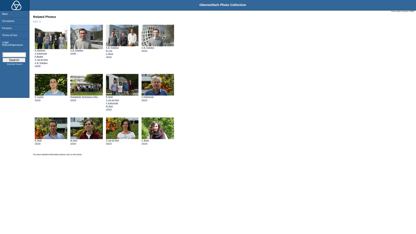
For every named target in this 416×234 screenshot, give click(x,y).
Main (5, 14)
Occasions (8, 21)
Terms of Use (9, 35)
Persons (7, 28)
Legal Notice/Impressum (12, 43)
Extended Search (14, 64)
